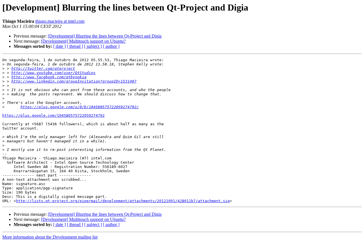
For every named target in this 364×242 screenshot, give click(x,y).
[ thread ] (75, 46)
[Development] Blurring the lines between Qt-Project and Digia (105, 36)
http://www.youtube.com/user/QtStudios (53, 73)
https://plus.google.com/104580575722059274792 (53, 115)
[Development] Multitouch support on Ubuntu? (83, 41)
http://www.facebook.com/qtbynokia (48, 77)
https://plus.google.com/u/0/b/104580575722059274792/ (79, 107)
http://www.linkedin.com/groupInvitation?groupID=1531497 (73, 81)
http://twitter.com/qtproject (43, 68)
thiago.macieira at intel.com (59, 21)
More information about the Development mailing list (50, 237)
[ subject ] (93, 46)
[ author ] (111, 46)
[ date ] (59, 46)
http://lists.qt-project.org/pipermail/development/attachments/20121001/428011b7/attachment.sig (123, 201)
